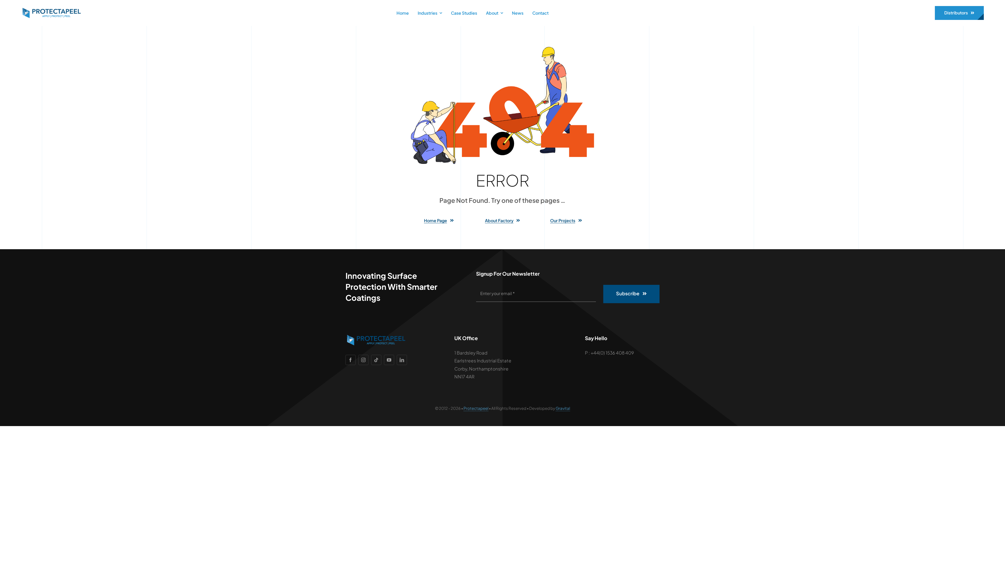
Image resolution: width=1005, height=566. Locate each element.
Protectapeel (476, 408)
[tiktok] (376, 360)
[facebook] (350, 360)
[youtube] (389, 360)
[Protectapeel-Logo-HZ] (51, 10)
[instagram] (363, 360)
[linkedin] (402, 360)
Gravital (563, 408)
